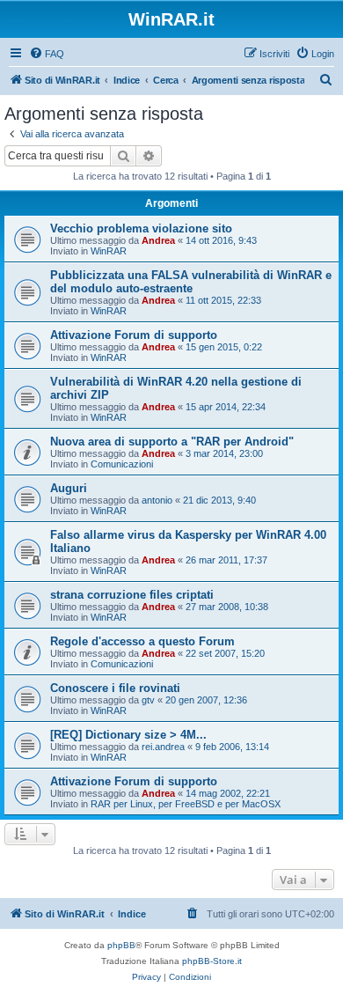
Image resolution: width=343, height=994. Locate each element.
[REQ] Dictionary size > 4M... (128, 734)
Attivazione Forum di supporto (133, 335)
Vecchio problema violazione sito (141, 228)
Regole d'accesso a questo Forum (142, 641)
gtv (148, 700)
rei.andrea (163, 746)
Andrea (158, 240)
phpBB (121, 945)
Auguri (68, 488)
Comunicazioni (122, 464)
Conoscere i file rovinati (115, 688)
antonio (157, 500)
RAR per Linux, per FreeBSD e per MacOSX (186, 804)
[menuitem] (46, 53)
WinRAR (109, 251)
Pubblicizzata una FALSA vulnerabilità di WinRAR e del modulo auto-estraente (191, 282)
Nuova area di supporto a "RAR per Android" (172, 441)
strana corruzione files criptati (132, 594)
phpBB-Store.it (212, 961)
